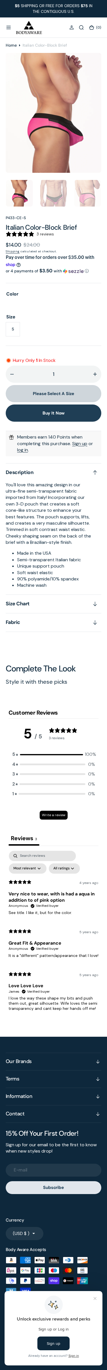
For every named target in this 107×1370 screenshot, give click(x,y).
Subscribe (53, 1187)
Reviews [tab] (24, 838)
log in (22, 450)
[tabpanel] (53, 933)
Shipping (13, 251)
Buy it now (54, 413)
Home (11, 45)
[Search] (81, 27)
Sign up (79, 444)
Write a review (53, 815)
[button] (8, 27)
